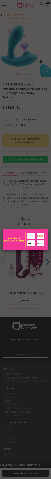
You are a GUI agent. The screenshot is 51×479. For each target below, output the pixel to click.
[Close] (48, 229)
